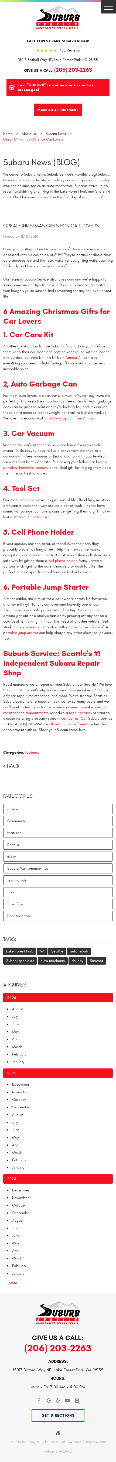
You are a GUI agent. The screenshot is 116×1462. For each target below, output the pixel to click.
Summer (96, 960)
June (15, 1024)
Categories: (18, 796)
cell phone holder (62, 560)
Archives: (15, 985)
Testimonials (17, 880)
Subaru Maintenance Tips (27, 868)
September (21, 1107)
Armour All (74, 357)
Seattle (57, 951)
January (18, 1062)
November (20, 1092)
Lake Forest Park (19, 951)
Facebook (39, 1400)
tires (10, 892)
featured (32, 752)
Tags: (9, 939)
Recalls (13, 844)
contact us (70, 718)
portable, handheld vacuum (25, 467)
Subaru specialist (20, 960)
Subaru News (56, 133)
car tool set (40, 517)
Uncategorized (19, 916)
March (17, 1046)
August (17, 1009)
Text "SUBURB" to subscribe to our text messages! (56, 87)
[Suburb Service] (58, 17)
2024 (11, 1179)
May (15, 1031)
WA (42, 951)
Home (8, 133)
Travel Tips (15, 904)
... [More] (11, 1282)
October (19, 1099)
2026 (11, 997)
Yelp (58, 1400)
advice (12, 809)
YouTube (67, 1400)
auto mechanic (52, 960)
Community (16, 821)
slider (11, 856)
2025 (11, 1073)
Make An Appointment (58, 110)
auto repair (79, 951)
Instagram (77, 1400)
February (19, 1054)
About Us (29, 133)
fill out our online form (67, 724)
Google (48, 1400)
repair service (80, 712)
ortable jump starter (21, 632)
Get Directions (58, 1415)
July (15, 1016)
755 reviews (69, 50)
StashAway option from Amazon (70, 418)
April (15, 1039)
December (20, 1084)
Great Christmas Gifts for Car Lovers (33, 139)
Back (13, 766)
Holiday (77, 960)
